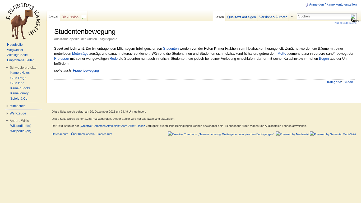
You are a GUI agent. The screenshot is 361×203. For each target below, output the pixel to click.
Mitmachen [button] (18, 106)
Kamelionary (19, 93)
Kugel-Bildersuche (346, 22)
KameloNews (20, 73)
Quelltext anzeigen (241, 17)
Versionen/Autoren (273, 17)
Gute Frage (18, 78)
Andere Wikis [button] (19, 121)
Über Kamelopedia (83, 134)
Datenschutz (60, 134)
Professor (61, 59)
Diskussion (70, 17)
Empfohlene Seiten (21, 60)
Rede (114, 59)
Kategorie (334, 82)
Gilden (348, 82)
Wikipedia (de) (20, 126)
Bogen (324, 59)
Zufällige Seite (17, 55)
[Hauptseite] (23, 21)
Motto (281, 54)
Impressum (105, 134)
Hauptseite (15, 45)
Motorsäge (80, 54)
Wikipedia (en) (20, 131)
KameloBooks (20, 88)
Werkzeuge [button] (18, 113)
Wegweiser (15, 50)
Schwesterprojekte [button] (23, 68)
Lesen (219, 17)
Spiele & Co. (19, 98)
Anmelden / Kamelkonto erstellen (333, 4)
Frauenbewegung (86, 70)
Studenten (171, 48)
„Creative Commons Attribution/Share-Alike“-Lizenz (112, 125)
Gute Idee (17, 83)
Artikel (53, 17)
